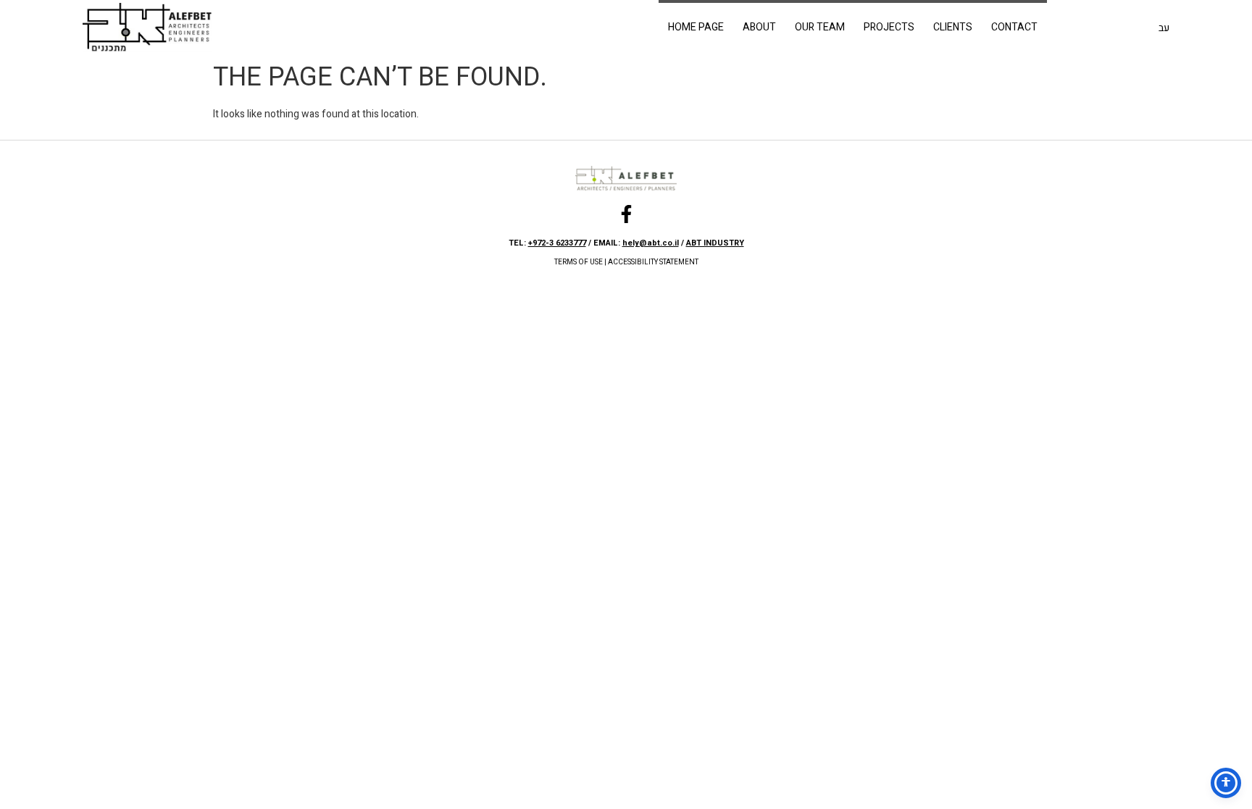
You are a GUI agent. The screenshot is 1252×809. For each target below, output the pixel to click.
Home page (696, 27)
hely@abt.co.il (650, 243)
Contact (1014, 27)
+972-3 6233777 (557, 243)
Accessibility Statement (653, 262)
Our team (820, 27)
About (759, 27)
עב (1164, 27)
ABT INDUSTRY (715, 243)
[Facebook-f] (626, 214)
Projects (889, 27)
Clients (952, 27)
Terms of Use (578, 262)
